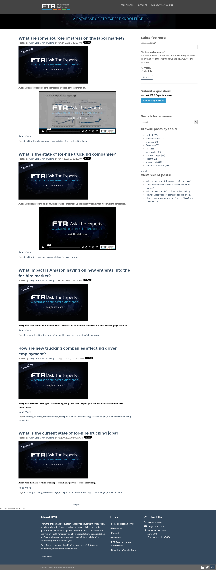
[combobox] (167, 122)
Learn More (46, 556)
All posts (77, 504)
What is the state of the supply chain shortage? (168, 181)
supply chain (154, 162)
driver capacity (114, 416)
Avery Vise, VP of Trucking (41, 42)
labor (84, 141)
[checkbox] (169, 69)
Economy (28, 335)
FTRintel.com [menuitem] (127, 5)
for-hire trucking (73, 141)
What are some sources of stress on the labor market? (71, 38)
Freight (36, 141)
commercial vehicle (157, 165)
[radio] (169, 67)
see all (144, 171)
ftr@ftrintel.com (156, 526)
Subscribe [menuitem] (142, 5)
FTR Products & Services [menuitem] (123, 523)
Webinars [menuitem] (116, 537)
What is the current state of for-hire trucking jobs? (68, 433)
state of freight (83, 335)
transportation (57, 141)
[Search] (196, 122)
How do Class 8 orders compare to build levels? (168, 194)
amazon (95, 335)
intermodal (153, 152)
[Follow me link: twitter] (207, 567)
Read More (24, 136)
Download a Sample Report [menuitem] (124, 550)
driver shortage (50, 416)
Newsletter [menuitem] (116, 528)
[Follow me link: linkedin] (202, 567)
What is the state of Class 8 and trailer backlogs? (169, 191)
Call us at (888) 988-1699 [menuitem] (162, 5)
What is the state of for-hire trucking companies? (67, 154)
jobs (35, 257)
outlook (45, 141)
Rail (150, 148)
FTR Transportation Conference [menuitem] (121, 544)
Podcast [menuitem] (115, 533)
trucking (28, 141)
